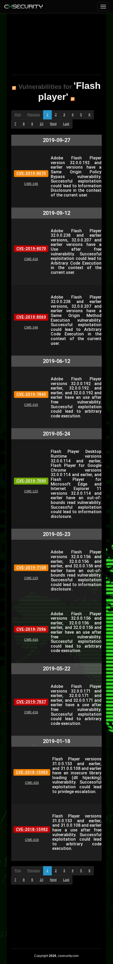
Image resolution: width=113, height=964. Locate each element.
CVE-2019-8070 (31, 248)
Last (66, 124)
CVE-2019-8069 (31, 317)
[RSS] (14, 88)
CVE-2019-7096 (31, 629)
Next (53, 124)
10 (41, 124)
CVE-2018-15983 (32, 772)
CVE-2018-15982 (32, 829)
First (18, 115)
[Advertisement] (56, 43)
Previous (33, 115)
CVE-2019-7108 (31, 567)
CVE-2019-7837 (31, 701)
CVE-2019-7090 (31, 480)
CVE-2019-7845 (31, 394)
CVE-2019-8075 (31, 173)
